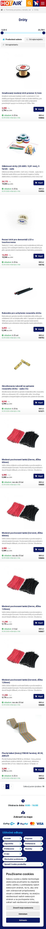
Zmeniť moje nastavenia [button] (23, 908)
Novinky (28, 849)
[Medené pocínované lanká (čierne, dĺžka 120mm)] (23, 584)
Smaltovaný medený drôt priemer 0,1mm (22, 93)
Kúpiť (40, 109)
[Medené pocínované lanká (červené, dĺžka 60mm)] (23, 511)
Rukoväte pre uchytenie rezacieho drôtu (21, 313)
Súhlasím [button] (23, 920)
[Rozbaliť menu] (42, 3)
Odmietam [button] (23, 914)
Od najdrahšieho (11, 45)
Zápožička (8, 844)
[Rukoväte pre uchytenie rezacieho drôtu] (23, 291)
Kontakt (7, 838)
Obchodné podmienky (13, 859)
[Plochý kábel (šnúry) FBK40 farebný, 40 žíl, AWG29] (23, 731)
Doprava (28, 838)
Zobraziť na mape (23, 816)
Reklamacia (30, 844)
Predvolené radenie (13, 39)
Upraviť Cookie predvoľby (15, 864)
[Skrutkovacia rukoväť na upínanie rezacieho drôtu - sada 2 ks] (23, 364)
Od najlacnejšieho (36, 39)
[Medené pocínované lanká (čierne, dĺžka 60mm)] (23, 437)
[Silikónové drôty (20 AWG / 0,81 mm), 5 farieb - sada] (23, 144)
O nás (6, 854)
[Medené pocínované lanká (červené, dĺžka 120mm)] (23, 657)
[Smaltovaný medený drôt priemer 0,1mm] (23, 71)
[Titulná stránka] (11, 3)
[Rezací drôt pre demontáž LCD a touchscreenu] (23, 217)
